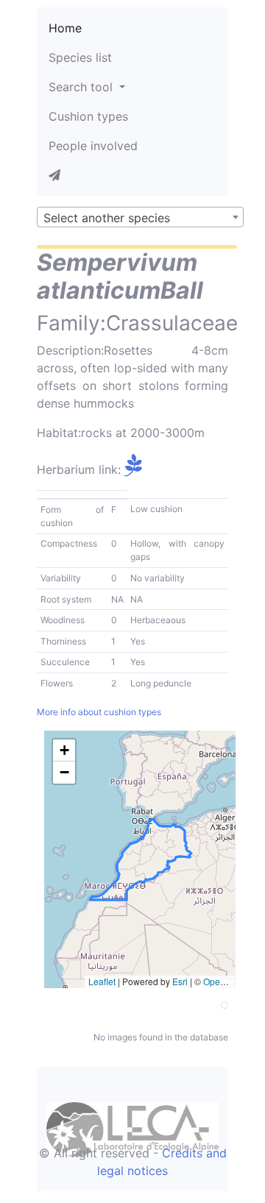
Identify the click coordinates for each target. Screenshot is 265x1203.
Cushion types (88, 116)
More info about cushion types (99, 711)
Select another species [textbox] (106, 217)
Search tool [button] (82, 86)
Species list (80, 57)
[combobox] (140, 217)
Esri (180, 981)
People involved (93, 145)
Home (65, 28)
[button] (64, 750)
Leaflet (102, 981)
